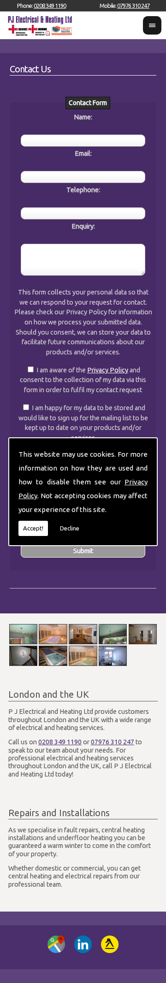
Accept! (33, 528)
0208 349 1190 (50, 5)
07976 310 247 (133, 5)
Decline (69, 528)
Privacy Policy (107, 370)
